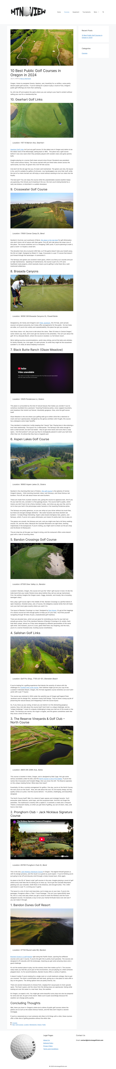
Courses (66, 12)
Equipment (76, 12)
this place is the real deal (49, 240)
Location (26, 1024)
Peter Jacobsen (45, 323)
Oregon (39, 1024)
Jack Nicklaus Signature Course (32, 872)
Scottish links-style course (29, 687)
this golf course (47, 491)
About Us (46, 1040)
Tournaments (87, 12)
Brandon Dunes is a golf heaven (21, 957)
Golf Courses (19, 1024)
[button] (103, 12)
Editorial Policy (48, 1043)
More (95, 12)
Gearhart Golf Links (17, 149)
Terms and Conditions (50, 1049)
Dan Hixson (52, 610)
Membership (33, 1024)
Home (59, 12)
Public (44, 1024)
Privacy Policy (48, 1046)
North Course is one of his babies (50, 779)
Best (13, 1024)
